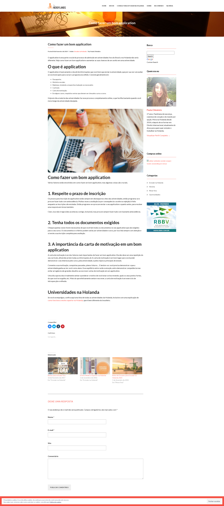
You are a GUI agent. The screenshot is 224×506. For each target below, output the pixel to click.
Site (49, 443)
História (152, 187)
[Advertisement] (95, 309)
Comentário (53, 456)
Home (104, 6)
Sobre (149, 6)
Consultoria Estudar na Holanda (130, 6)
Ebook (111, 6)
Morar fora (153, 191)
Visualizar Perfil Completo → (158, 135)
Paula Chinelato (154, 110)
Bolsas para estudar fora (56, 375)
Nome (51, 417)
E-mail (51, 430)
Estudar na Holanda (80, 51)
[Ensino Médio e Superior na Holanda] (95, 365)
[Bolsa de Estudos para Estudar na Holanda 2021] (127, 365)
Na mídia (169, 6)
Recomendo (159, 6)
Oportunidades (154, 195)
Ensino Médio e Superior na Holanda (93, 375)
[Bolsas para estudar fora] (63, 365)
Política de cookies (55, 502)
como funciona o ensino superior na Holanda (65, 300)
